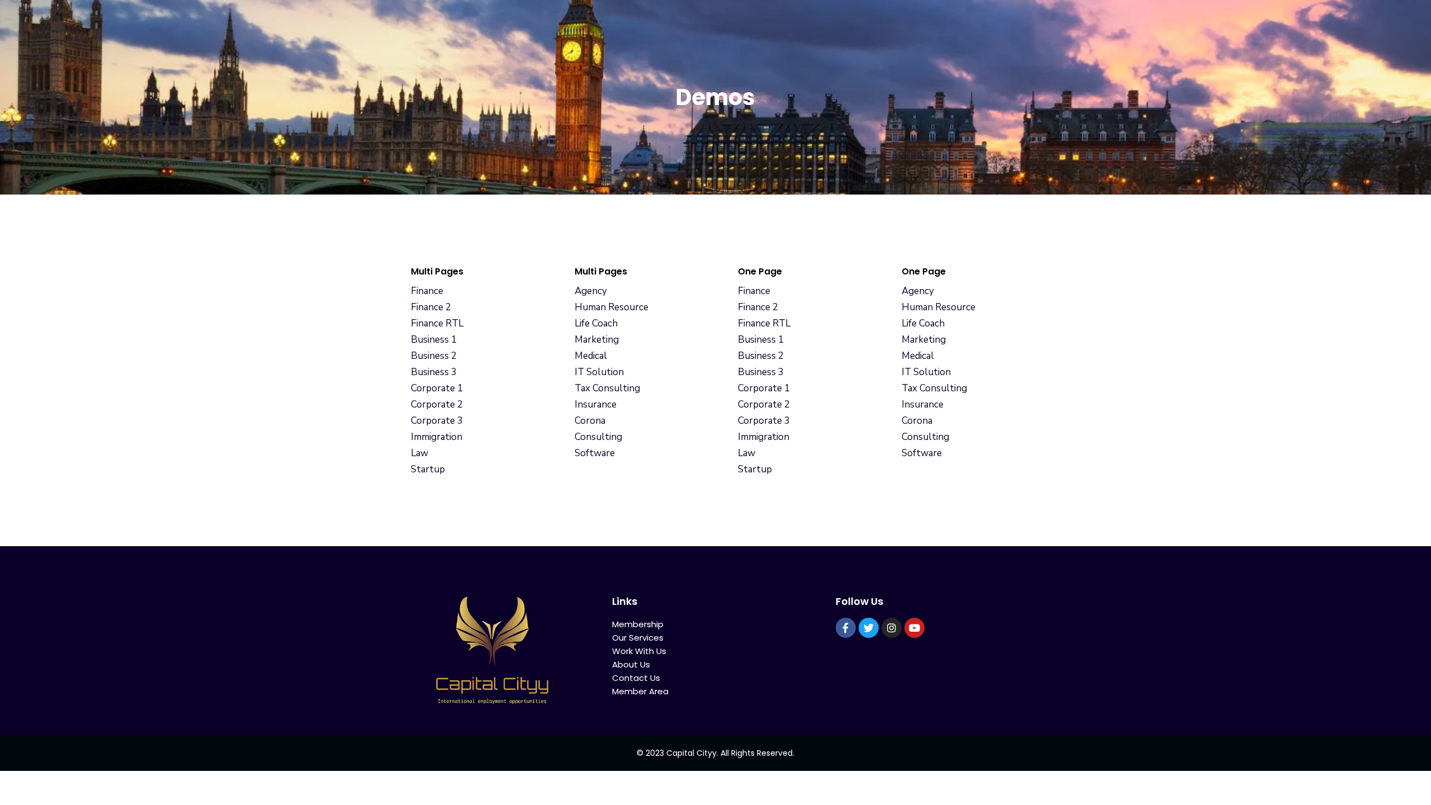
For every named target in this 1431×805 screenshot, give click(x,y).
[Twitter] (869, 628)
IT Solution (599, 372)
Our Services (638, 637)
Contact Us (636, 678)
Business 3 (434, 372)
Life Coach (596, 323)
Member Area (640, 691)
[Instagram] (892, 628)
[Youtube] (914, 628)
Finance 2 (431, 307)
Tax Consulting (607, 388)
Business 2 (434, 355)
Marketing (597, 339)
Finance (427, 291)
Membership (638, 624)
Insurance (596, 404)
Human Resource (611, 307)
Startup (428, 469)
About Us (631, 664)
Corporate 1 (437, 388)
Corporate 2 (437, 404)
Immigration (436, 436)
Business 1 (434, 339)
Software (595, 453)
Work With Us (639, 651)
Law (419, 453)
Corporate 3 (437, 420)
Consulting (598, 436)
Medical (591, 355)
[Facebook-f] (846, 628)
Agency (591, 291)
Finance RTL (437, 323)
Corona (590, 420)
